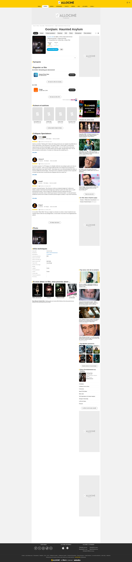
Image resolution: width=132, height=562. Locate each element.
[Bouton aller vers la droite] (98, 33)
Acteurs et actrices (41, 105)
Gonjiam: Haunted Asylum (88, 201)
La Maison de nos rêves (84, 386)
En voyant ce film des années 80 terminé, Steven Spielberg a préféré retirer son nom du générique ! (89, 170)
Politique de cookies (54, 555)
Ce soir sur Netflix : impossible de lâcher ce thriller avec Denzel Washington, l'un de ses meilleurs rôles (88, 285)
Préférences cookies (62, 555)
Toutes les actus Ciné (89, 194)
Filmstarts (81, 547)
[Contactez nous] (51, 548)
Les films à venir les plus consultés (89, 408)
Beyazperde (81, 549)
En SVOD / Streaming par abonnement (43, 70)
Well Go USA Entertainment (52, 252)
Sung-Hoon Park (71, 121)
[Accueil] (66, 2)
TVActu (67, 6)
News (39, 6)
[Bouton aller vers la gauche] (96, 33)
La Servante (72, 297)
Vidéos (73, 6)
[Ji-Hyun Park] (60, 114)
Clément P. (41, 159)
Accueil (34, 25)
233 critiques (46, 160)
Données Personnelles (72, 555)
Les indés (84, 6)
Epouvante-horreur (68, 36)
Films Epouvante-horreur (49, 25)
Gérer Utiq (103, 555)
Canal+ (92, 6)
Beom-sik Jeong (52, 38)
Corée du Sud (49, 251)
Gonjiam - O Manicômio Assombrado (89, 199)
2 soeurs (49, 297)
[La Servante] (72, 290)
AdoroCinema (93, 549)
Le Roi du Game (82, 401)
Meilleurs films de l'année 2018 (52, 301)
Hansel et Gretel (60, 297)
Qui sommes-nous (29, 555)
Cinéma (45, 6)
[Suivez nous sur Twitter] (40, 548)
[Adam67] (34, 182)
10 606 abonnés (41, 138)
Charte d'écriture (88, 555)
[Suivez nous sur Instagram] (43, 548)
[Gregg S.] (34, 205)
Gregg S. (40, 205)
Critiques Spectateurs (42, 133)
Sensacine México (87, 551)
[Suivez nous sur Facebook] (36, 548)
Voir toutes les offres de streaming (54, 81)
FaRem (40, 137)
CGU (45, 555)
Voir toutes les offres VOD (55, 96)
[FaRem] (34, 137)
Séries (51, 6)
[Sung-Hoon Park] (72, 114)
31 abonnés (40, 206)
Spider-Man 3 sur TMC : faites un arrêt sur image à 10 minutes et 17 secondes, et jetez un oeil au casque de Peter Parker (89, 152)
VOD (79, 6)
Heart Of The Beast (83, 391)
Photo (35, 228)
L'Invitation (81, 383)
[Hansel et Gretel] (60, 290)
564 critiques (46, 183)
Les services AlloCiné (96, 555)
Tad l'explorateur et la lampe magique (87, 396)
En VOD (34, 85)
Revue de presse (80, 555)
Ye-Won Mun (61, 40)
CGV (48, 555)
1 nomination (49, 254)
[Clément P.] (34, 159)
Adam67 (40, 181)
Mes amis (56, 42)
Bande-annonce (89, 378)
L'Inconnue (81, 388)
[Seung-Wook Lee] (37, 114)
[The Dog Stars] (82, 377)
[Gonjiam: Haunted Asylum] (39, 45)
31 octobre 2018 (50, 36)
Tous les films (42, 25)
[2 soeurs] (49, 290)
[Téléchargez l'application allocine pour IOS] (64, 547)
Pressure (81, 403)
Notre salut (81, 393)
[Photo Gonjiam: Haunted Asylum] (39, 237)
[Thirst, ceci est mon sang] (37, 290)
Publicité (41, 555)
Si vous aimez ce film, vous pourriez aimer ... (51, 282)
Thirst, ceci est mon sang (38, 297)
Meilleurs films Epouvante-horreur (66, 301)
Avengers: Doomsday (83, 398)
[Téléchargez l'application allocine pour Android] (68, 547)
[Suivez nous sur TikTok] (47, 548)
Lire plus (34, 152)
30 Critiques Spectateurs (55, 222)
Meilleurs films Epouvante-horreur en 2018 (41, 302)
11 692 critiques (49, 138)
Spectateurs (50, 42)
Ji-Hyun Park (67, 40)
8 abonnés (40, 183)
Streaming (59, 6)
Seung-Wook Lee (53, 40)
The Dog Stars (89, 373)
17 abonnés (40, 160)
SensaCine (92, 547)
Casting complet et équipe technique (55, 127)
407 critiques (46, 206)
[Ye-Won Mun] (49, 114)
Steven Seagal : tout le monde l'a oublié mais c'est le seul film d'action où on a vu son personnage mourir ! (88, 188)
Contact (23, 555)
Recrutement (36, 555)
